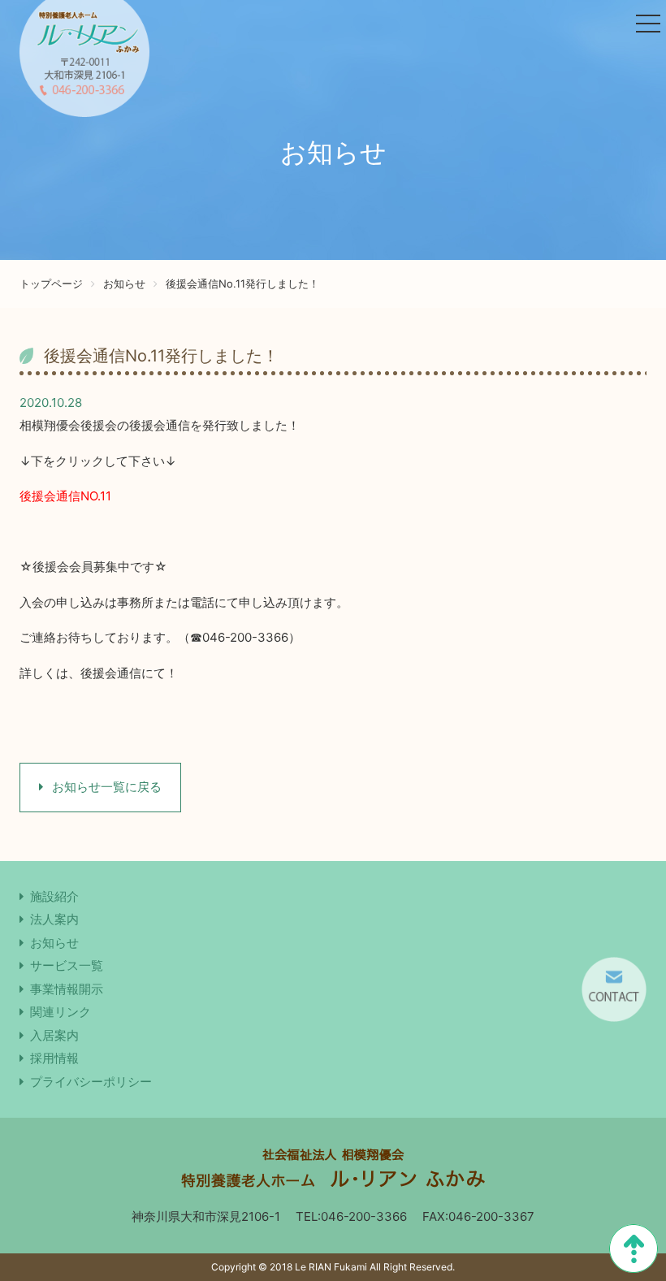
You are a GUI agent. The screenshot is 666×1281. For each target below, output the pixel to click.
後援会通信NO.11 (65, 496)
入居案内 (54, 1035)
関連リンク (60, 1011)
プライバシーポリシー (91, 1081)
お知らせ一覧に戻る (105, 786)
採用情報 (54, 1058)
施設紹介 (54, 896)
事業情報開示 (66, 989)
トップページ (51, 283)
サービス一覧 (66, 965)
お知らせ (124, 283)
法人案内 (54, 919)
